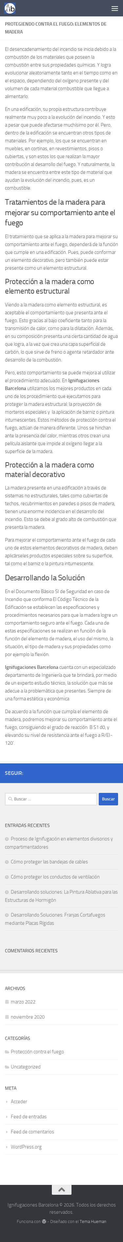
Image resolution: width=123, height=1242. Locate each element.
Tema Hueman (93, 1221)
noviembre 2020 (28, 1017)
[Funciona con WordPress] (44, 1221)
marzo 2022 (23, 1002)
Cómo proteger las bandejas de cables (49, 862)
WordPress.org (26, 1147)
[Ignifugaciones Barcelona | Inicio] (11, 8)
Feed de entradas (29, 1117)
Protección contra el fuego (37, 1052)
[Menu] (115, 8)
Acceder (19, 1102)
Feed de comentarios (32, 1132)
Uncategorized (26, 1067)
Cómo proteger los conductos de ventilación (55, 877)
